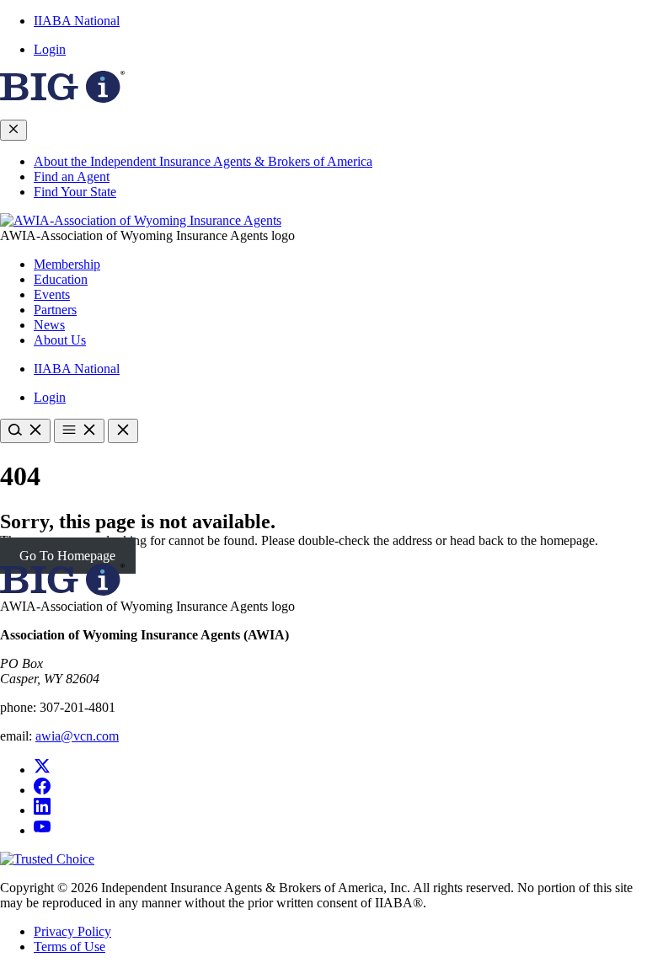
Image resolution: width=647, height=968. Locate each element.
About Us (60, 340)
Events (52, 294)
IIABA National (77, 20)
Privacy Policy (72, 931)
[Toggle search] (25, 431)
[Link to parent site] (62, 98)
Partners (55, 309)
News (49, 325)
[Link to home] (140, 220)
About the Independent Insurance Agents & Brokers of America (203, 161)
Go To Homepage (67, 555)
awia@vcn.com (77, 736)
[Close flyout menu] (13, 130)
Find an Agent (72, 176)
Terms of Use (69, 946)
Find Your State (75, 192)
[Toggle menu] (79, 431)
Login (50, 49)
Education (61, 279)
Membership (67, 264)
